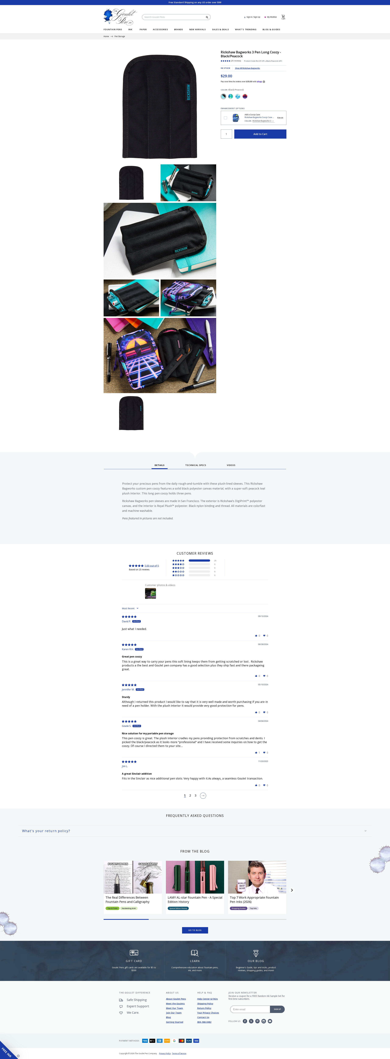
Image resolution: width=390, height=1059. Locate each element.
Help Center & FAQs (207, 998)
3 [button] (195, 795)
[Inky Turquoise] (238, 96)
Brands (178, 30)
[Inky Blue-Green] (230, 96)
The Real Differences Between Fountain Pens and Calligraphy (127, 899)
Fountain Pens (113, 30)
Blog (168, 1017)
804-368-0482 (204, 1022)
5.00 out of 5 (152, 565)
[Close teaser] (18, 1055)
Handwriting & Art (129, 908)
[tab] (160, 466)
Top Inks (253, 908)
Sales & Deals (220, 30)
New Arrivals (197, 30)
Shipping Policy (205, 1003)
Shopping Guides (239, 908)
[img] (129, 616)
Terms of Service (179, 1053)
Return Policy (204, 1008)
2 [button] (190, 795)
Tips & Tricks (112, 908)
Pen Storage (120, 37)
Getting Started (174, 1022)
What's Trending (246, 30)
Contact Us (203, 1017)
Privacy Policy (165, 1053)
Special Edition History (178, 908)
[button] (178, 560)
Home (106, 37)
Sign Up (277, 1009)
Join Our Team (174, 1012)
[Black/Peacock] (223, 96)
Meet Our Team (174, 1008)
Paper (143, 30)
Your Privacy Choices (208, 1012)
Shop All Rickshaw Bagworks (247, 68)
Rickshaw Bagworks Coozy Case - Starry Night (225, 117)
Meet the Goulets (175, 1003)
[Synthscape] (245, 96)
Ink (130, 30)
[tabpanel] (195, 505)
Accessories (160, 30)
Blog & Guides (271, 30)
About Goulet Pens (176, 998)
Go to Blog (195, 930)
